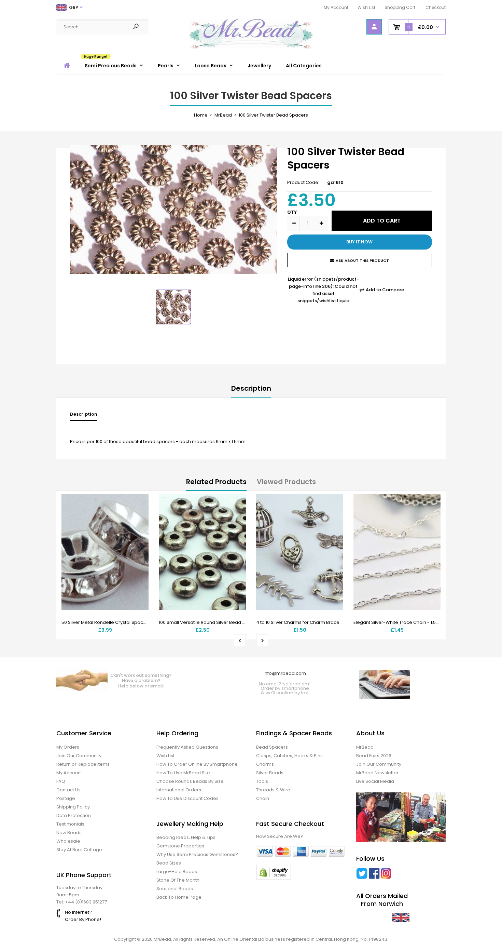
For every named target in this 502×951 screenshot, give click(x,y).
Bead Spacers (272, 747)
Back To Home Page (178, 897)
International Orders (178, 790)
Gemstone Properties (180, 846)
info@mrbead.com (285, 673)
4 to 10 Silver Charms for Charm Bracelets (301, 622)
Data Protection (73, 815)
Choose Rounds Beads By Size (190, 781)
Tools (262, 781)
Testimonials (70, 824)
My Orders (67, 747)
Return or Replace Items (83, 764)
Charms (265, 764)
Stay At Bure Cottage (79, 849)
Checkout (436, 7)
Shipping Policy (73, 807)
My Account (336, 7)
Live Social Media (375, 781)
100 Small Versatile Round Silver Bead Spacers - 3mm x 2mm (226, 622)
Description (251, 388)
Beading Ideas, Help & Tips (185, 837)
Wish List (366, 7)
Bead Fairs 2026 (373, 755)
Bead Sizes (168, 863)
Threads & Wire (273, 790)
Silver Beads (269, 772)
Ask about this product (362, 260)
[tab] (83, 416)
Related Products (216, 481)
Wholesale (68, 841)
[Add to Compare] (139, 517)
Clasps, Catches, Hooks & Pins (289, 755)
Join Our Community (78, 755)
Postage (65, 798)
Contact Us (68, 790)
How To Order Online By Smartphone (197, 764)
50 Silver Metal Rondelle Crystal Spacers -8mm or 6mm (122, 622)
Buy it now (359, 242)
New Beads (69, 832)
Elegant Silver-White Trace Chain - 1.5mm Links (404, 622)
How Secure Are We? (279, 836)
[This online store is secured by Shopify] (273, 878)
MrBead (365, 747)
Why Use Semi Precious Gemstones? (197, 854)
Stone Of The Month (177, 880)
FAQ (60, 781)
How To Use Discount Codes (187, 798)
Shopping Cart (400, 7)
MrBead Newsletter (377, 772)
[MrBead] (251, 47)
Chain (262, 798)
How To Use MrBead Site (183, 772)
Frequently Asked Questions (187, 747)
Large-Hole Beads (176, 871)
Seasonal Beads (174, 888)
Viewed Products (286, 481)
